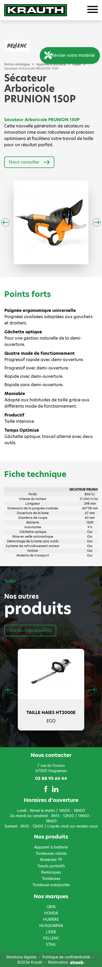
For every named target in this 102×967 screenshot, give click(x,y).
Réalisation (58, 962)
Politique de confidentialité (66, 957)
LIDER (51, 932)
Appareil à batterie (51, 847)
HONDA (51, 913)
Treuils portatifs (51, 866)
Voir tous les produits (30, 630)
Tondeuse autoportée (51, 884)
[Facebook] (46, 789)
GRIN (51, 906)
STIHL (51, 944)
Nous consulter (24, 162)
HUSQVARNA (51, 925)
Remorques (51, 872)
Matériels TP (51, 859)
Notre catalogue (17, 64)
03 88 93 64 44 (51, 778)
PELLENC (51, 938)
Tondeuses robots (51, 853)
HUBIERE (51, 919)
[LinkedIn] (55, 789)
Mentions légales (21, 957)
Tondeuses (51, 878)
